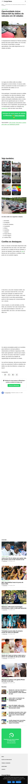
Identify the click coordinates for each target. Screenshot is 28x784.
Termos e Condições (6, 763)
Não (13, 782)
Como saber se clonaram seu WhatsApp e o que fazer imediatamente (16, 699)
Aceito (9, 782)
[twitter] (9, 374)
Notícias (6, 9)
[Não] (26, 780)
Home (3, 4)
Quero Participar (19, 115)
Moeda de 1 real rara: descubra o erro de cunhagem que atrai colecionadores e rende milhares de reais (17, 691)
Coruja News (8, 1)
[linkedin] (13, 374)
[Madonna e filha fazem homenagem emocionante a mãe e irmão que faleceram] (14, 597)
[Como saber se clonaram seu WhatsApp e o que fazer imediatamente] (4, 699)
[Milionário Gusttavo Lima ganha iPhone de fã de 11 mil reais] (14, 670)
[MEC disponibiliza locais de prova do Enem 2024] (14, 573)
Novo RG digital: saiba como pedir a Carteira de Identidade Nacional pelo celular (16, 707)
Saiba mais (18, 782)
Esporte (3, 556)
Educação (4, 653)
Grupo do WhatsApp (14, 385)
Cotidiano (4, 629)
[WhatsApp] (16, 374)
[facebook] (5, 374)
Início (3, 756)
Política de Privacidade (7, 759)
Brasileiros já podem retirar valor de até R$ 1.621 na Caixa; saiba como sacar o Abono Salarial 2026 (17, 714)
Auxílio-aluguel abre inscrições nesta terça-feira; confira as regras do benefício (17, 722)
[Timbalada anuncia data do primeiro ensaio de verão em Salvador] (14, 621)
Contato (3, 769)
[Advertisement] (14, 65)
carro (22, 251)
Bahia (3, 9)
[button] (2, 1)
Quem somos (4, 766)
